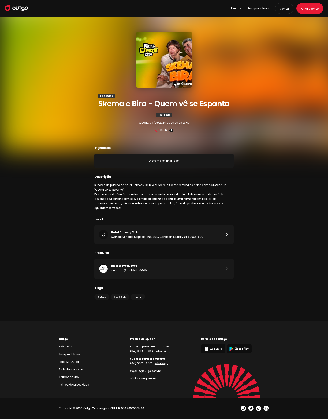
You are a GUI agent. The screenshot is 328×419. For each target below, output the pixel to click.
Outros (102, 297)
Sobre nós (65, 346)
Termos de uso (69, 377)
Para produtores (258, 8)
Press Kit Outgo (69, 362)
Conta (284, 8)
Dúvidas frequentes (143, 378)
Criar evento (310, 8)
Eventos (236, 8)
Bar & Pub (120, 297)
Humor (138, 297)
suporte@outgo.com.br (145, 371)
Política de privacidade (74, 384)
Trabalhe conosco (71, 369)
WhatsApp (162, 351)
